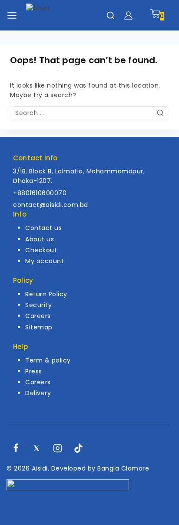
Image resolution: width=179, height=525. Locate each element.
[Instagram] (58, 448)
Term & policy (48, 360)
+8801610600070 (39, 193)
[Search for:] (89, 112)
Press (33, 371)
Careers (38, 316)
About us (39, 239)
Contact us (43, 228)
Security (38, 305)
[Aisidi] (56, 15)
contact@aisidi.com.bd (50, 204)
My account (44, 261)
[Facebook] (16, 448)
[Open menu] (12, 15)
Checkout (41, 250)
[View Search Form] (110, 15)
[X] (36, 448)
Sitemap (39, 327)
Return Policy (46, 294)
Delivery (38, 393)
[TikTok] (79, 448)
